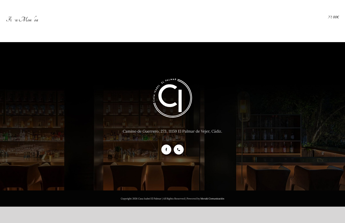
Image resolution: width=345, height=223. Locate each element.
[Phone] (179, 150)
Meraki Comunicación (212, 198)
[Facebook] (166, 150)
